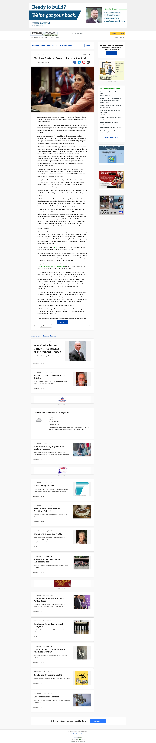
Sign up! (62, 322)
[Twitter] (79, 62)
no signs (57, 247)
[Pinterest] (83, 62)
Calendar (36, 38)
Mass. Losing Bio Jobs (44, 485)
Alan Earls (41, 62)
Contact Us (74, 734)
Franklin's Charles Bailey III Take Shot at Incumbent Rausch (47, 349)
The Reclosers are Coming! (46, 697)
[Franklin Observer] (44, 33)
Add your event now (111, 137)
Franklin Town (37, 342)
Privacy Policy (81, 741)
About (57, 38)
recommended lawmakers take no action (51, 266)
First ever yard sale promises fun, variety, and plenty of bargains (52, 678)
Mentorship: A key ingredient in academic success (49, 447)
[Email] (88, 62)
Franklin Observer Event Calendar (110, 88)
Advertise (51, 38)
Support (88, 45)
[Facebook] (74, 62)
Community (44, 38)
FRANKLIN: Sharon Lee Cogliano (49, 534)
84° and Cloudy (79, 33)
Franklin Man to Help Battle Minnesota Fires (47, 560)
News (31, 38)
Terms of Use (74, 741)
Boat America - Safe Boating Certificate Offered (47, 510)
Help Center (81, 734)
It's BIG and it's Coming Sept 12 (48, 675)
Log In (122, 38)
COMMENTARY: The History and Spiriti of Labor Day (49, 650)
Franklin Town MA (39, 55)
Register (115, 38)
